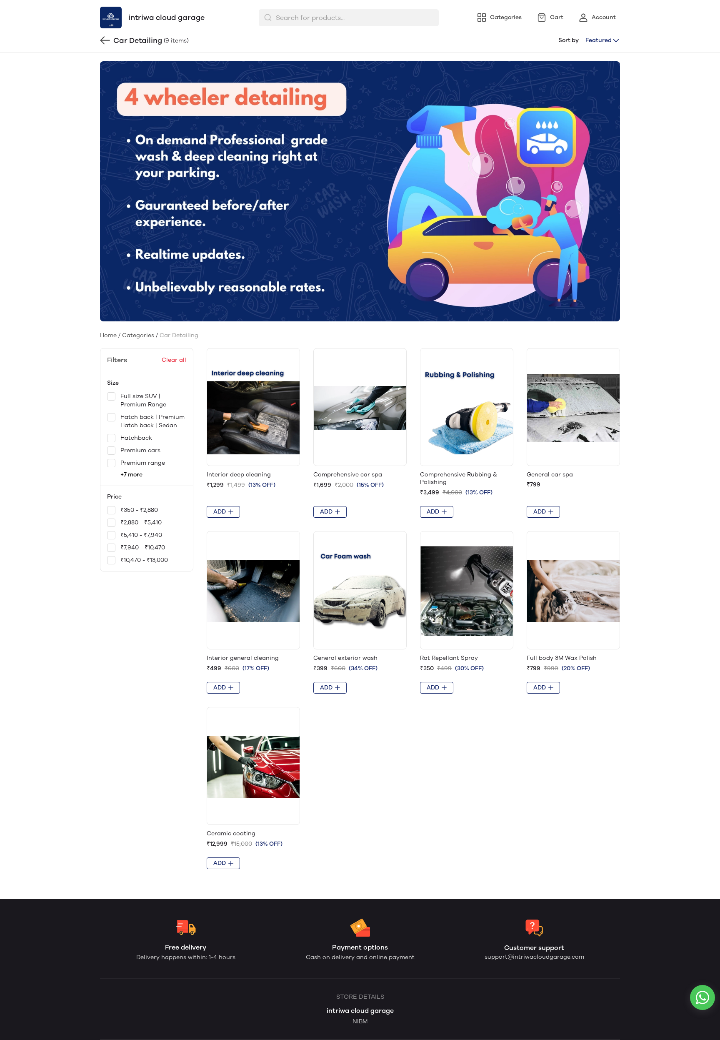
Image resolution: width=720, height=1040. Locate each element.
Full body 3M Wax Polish (562, 658)
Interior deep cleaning (239, 474)
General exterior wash (345, 658)
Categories (138, 335)
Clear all (174, 359)
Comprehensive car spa (347, 474)
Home (108, 335)
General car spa (550, 474)
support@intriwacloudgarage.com (534, 956)
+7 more (131, 474)
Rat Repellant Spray (449, 658)
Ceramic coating (231, 833)
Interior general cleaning (243, 658)
